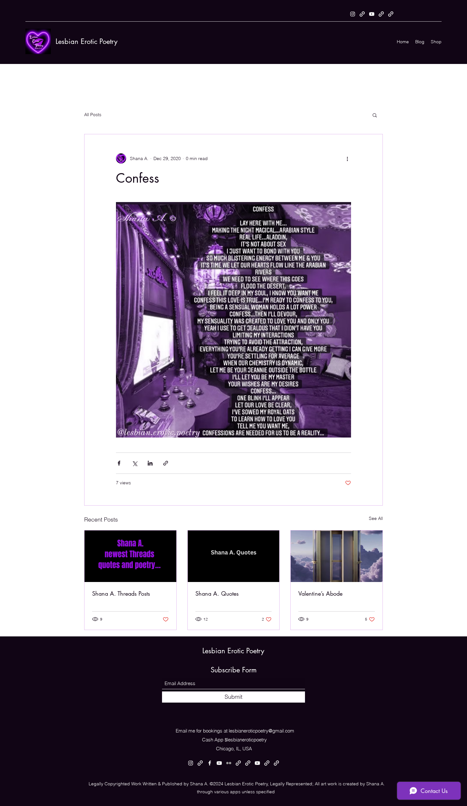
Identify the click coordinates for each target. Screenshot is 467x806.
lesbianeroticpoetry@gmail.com (261, 731)
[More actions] (347, 158)
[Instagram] (352, 14)
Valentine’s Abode (320, 593)
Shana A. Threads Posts (121, 593)
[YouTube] (372, 14)
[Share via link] (166, 463)
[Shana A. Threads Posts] (130, 556)
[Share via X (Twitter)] (135, 463)
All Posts (92, 114)
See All (376, 518)
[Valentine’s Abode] (336, 556)
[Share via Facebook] (119, 463)
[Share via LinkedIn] (150, 463)
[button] (375, 114)
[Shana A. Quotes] (234, 556)
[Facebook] (209, 763)
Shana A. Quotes (217, 593)
